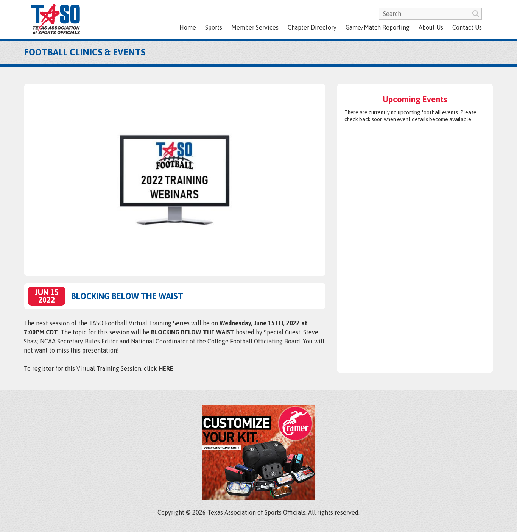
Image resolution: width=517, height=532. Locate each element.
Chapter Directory (312, 27)
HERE (166, 368)
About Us (431, 27)
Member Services (255, 27)
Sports (213, 27)
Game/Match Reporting (378, 27)
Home (187, 27)
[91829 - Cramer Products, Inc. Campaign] (258, 497)
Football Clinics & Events (84, 52)
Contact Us (467, 27)
